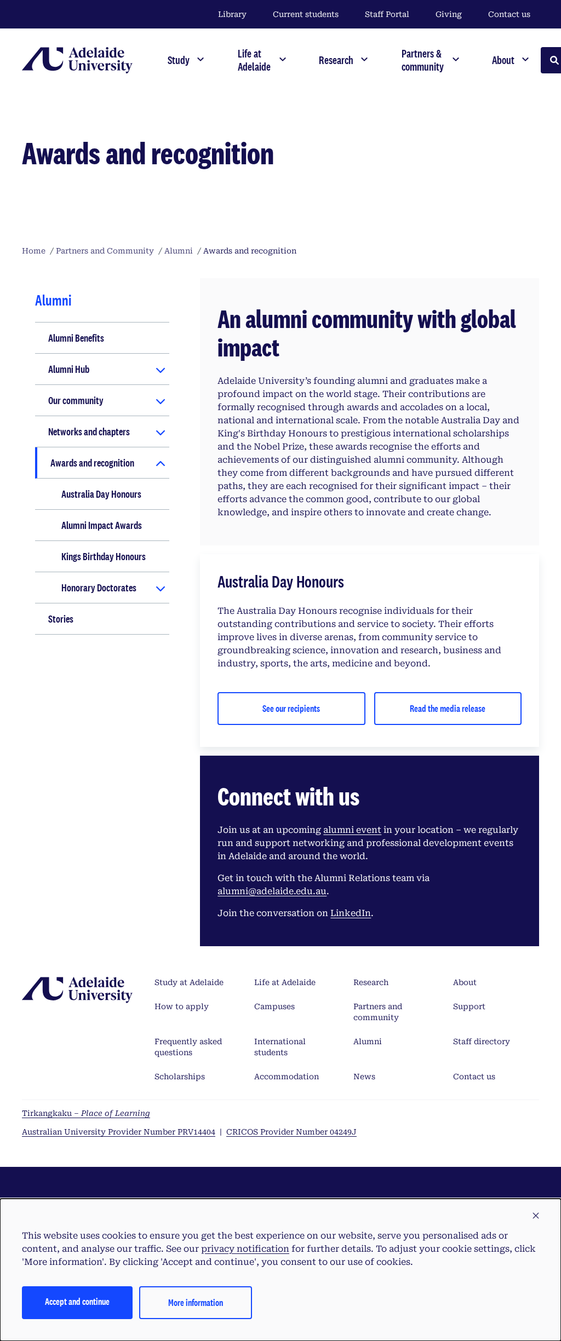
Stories (60, 619)
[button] (536, 1216)
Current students (306, 14)
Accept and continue (77, 1301)
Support (469, 1006)
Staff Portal (387, 14)
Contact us (509, 14)
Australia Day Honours (101, 494)
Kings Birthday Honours (103, 556)
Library (232, 14)
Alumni (367, 1041)
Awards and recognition (92, 463)
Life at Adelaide (285, 982)
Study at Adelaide (189, 982)
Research (370, 982)
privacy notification (245, 1249)
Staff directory (481, 1041)
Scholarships (179, 1076)
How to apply (181, 1006)
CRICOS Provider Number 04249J (291, 1131)
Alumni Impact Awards (101, 525)
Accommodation (286, 1076)
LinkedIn (350, 913)
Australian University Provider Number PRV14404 (118, 1131)
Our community (76, 400)
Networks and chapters (89, 431)
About (465, 982)
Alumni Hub (68, 369)
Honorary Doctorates (98, 587)
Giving (449, 14)
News (364, 1076)
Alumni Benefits (76, 338)
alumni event (352, 830)
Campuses (274, 1006)
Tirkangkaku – (86, 1113)
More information (195, 1302)
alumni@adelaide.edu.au (272, 891)
